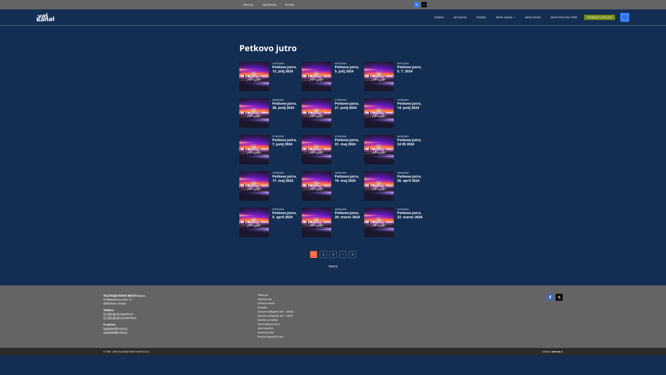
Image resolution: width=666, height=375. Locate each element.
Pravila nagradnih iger (271, 336)
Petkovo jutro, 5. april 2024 (284, 215)
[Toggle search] (624, 17)
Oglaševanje (269, 4)
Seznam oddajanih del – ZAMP (275, 316)
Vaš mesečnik (265, 328)
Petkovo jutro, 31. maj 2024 (347, 142)
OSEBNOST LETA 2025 (599, 17)
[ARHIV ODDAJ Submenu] (515, 17)
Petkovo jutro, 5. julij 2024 (347, 69)
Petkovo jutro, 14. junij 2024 (409, 105)
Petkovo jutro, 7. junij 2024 (284, 142)
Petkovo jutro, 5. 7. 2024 (409, 69)
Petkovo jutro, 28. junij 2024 (284, 105)
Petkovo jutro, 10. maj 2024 (347, 178)
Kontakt (289, 4)
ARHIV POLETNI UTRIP (564, 17)
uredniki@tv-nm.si (115, 332)
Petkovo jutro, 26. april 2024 (409, 178)
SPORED (481, 17)
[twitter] (424, 4)
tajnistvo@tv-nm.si (115, 328)
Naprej (333, 266)
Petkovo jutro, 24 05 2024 (409, 142)
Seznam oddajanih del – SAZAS (275, 311)
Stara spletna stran (269, 324)
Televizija (248, 4)
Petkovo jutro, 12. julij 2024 (284, 69)
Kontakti (262, 307)
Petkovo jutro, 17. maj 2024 (284, 178)
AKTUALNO (460, 17)
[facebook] (550, 297)
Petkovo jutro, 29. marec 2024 (347, 215)
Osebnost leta (266, 332)
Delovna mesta (266, 303)
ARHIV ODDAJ (504, 17)
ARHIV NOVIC (533, 17)
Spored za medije (268, 320)
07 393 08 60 (111, 318)
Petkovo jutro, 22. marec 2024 (409, 215)
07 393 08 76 (111, 314)
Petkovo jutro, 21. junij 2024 (347, 105)
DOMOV (439, 17)
